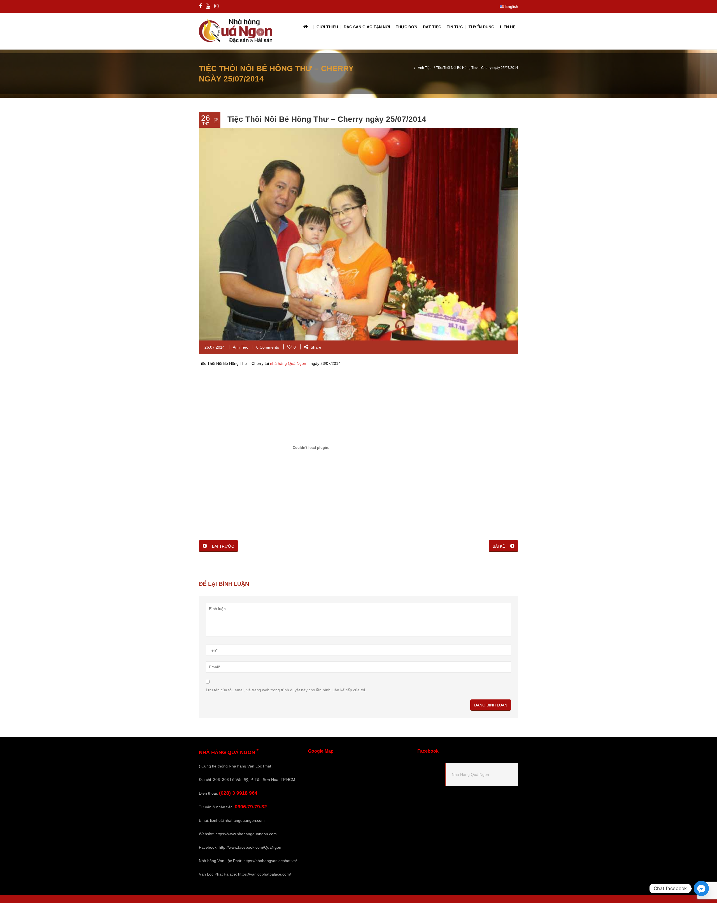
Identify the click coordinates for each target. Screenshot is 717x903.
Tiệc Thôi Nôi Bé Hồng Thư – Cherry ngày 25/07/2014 (326, 119)
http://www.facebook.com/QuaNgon (250, 847)
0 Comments (267, 347)
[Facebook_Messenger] (701, 888)
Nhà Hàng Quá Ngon (470, 774)
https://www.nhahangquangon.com (246, 834)
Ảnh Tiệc (424, 68)
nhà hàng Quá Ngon (288, 363)
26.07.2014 (214, 347)
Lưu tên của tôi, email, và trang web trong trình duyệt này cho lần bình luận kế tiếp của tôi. (286, 690)
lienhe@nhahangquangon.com (237, 820)
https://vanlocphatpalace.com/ (264, 874)
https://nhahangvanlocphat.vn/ (270, 860)
